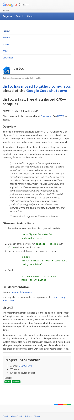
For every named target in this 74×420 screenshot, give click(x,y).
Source (6, 37)
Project (6, 31)
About (30, 16)
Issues (6, 44)
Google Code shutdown (46, 90)
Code (23, 4)
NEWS (60, 116)
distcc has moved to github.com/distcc (37, 86)
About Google (17, 416)
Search (19, 16)
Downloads (8, 57)
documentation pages (21, 292)
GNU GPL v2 (25, 366)
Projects (7, 16)
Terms (37, 416)
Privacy (28, 416)
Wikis (5, 51)
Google (6, 416)
